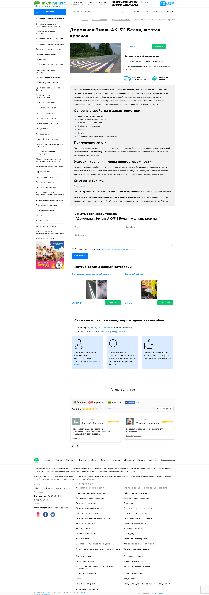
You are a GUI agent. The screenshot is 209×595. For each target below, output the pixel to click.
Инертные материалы (46, 226)
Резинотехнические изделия (49, 65)
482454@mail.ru (156, 61)
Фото (94, 460)
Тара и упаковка (44, 172)
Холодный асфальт (134, 274)
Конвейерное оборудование (49, 166)
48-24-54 (128, 70)
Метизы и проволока (46, 118)
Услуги (169, 12)
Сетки (39, 215)
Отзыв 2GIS (76, 438)
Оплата (141, 460)
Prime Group (158, 593)
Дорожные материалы (46, 205)
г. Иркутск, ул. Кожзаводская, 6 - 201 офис (88, 2)
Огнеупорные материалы (48, 77)
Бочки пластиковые (45, 182)
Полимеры (41, 59)
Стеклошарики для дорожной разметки (92, 274)
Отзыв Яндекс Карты (133, 436)
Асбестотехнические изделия (50, 19)
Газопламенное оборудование (43, 96)
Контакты (157, 12)
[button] (50, 12)
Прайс (135, 12)
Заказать (159, 46)
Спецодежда (42, 129)
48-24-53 (52, 496)
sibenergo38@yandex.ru (60, 507)
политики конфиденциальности (117, 249)
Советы (104, 460)
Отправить (80, 256)
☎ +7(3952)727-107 (100, 328)
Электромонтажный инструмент (45, 153)
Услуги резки (42, 221)
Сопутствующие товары (47, 82)
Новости (116, 460)
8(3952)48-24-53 (125, 1)
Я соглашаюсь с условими (104, 249)
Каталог (83, 460)
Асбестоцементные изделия (49, 39)
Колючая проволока (45, 102)
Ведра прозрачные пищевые (49, 200)
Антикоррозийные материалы (50, 44)
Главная (47, 460)
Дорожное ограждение (47, 238)
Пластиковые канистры (47, 177)
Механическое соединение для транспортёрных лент (48, 160)
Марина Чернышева (147, 423)
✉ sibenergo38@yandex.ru (112, 332)
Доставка (129, 460)
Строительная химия (45, 210)
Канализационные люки (47, 108)
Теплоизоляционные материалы (45, 71)
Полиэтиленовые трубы (47, 123)
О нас (145, 12)
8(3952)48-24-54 (125, 5)
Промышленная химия (46, 54)
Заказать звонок (148, 2)
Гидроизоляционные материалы (45, 32)
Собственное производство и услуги (49, 145)
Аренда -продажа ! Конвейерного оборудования (50, 232)
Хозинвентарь (42, 134)
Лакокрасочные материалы (49, 49)
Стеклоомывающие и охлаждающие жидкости (48, 25)
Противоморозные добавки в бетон (50, 89)
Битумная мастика (44, 113)
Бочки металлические (46, 187)
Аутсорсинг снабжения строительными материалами (50, 194)
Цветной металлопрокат (47, 139)
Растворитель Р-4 (82, 186)
